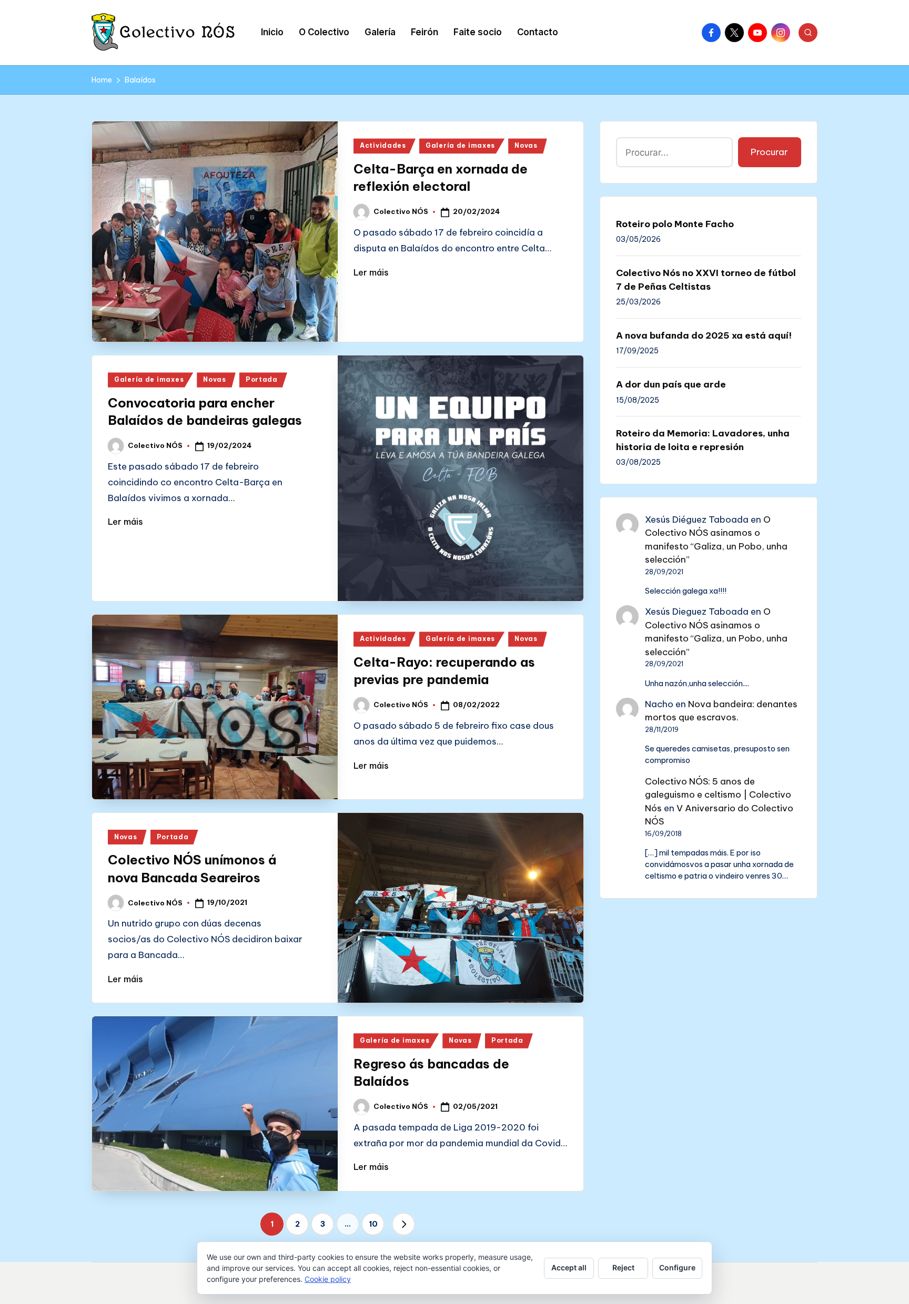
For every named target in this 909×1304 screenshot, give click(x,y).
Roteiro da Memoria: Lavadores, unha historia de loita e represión (703, 440)
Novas (526, 145)
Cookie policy (328, 1279)
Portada (262, 379)
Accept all (569, 1267)
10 (373, 1224)
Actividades (383, 145)
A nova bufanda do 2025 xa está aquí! (704, 335)
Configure (677, 1267)
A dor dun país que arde (671, 384)
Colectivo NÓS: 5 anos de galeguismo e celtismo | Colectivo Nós (718, 795)
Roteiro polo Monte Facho (675, 224)
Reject (623, 1267)
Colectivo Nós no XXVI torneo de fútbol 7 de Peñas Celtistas (706, 279)
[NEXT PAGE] (403, 1224)
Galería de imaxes (460, 145)
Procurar (769, 152)
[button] (403, 1224)
